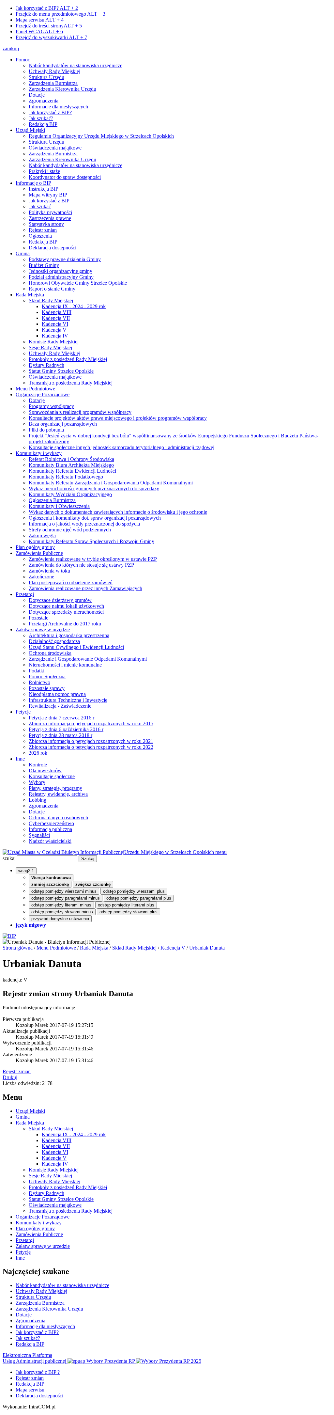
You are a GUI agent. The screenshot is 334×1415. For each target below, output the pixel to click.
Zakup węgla (42, 535)
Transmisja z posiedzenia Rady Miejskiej (71, 382)
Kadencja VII (56, 318)
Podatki (36, 670)
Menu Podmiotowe (35, 388)
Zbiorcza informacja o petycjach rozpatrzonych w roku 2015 (91, 723)
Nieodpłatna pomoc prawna (57, 694)
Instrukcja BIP (43, 189)
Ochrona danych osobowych (58, 817)
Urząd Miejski (30, 130)
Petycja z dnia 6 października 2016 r (66, 729)
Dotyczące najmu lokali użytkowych (66, 606)
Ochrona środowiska (50, 653)
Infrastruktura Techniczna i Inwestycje (68, 700)
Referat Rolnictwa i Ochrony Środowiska (71, 459)
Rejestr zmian (43, 230)
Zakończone (41, 576)
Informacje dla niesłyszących (58, 106)
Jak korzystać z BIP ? (38, 1372)
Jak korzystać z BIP (49, 200)
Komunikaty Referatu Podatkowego (66, 477)
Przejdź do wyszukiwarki (51, 37)
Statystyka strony (46, 224)
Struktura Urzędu (46, 77)
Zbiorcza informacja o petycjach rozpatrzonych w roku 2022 (91, 747)
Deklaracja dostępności (52, 247)
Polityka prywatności (50, 212)
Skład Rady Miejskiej (51, 300)
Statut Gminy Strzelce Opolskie (61, 371)
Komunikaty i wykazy (39, 453)
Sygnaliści (39, 835)
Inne (20, 759)
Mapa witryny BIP (48, 194)
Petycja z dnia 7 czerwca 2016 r (61, 717)
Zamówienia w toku (49, 571)
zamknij (11, 48)
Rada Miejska (30, 294)
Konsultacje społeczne (52, 776)
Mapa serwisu (40, 20)
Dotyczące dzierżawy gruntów (60, 600)
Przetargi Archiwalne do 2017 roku (65, 623)
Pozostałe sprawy (47, 688)
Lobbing (37, 800)
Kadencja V (54, 330)
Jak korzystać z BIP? (47, 8)
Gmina (23, 253)
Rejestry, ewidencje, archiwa (58, 794)
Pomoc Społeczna (47, 676)
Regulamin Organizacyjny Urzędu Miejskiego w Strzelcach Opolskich (101, 136)
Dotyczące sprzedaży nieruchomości (66, 612)
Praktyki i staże (44, 171)
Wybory (37, 782)
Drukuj (10, 1077)
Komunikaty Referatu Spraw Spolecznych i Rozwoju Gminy (91, 541)
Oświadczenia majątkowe (55, 147)
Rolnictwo (39, 682)
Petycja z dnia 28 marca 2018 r (60, 735)
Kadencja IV (55, 335)
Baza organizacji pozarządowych (63, 424)
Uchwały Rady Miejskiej (54, 71)
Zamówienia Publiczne (39, 553)
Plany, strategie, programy (55, 788)
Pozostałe (38, 618)
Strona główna (18, 948)
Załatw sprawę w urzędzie (43, 629)
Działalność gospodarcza (54, 641)
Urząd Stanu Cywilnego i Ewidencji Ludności (76, 647)
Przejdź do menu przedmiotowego (60, 14)
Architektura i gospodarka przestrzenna (69, 635)
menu (221, 852)
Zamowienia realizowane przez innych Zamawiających (85, 588)
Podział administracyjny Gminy (61, 277)
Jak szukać (40, 206)
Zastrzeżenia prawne (50, 218)
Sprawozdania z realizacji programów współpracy (80, 412)
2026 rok (38, 753)
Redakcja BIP (43, 124)
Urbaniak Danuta (207, 948)
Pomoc (23, 59)
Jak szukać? (41, 118)
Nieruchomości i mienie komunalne (65, 665)
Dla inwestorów (45, 770)
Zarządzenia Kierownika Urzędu (62, 89)
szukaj (9, 858)
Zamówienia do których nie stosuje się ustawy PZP (81, 565)
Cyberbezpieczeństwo (51, 823)
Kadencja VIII (56, 312)
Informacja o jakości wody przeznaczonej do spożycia (84, 524)
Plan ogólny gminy (35, 547)
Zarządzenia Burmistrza (53, 83)
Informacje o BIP (33, 183)
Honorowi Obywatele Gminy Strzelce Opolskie (78, 283)
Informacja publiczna (50, 829)
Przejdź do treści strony (49, 25)
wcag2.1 (26, 870)
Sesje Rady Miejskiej (50, 347)
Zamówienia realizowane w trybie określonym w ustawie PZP (93, 559)
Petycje (23, 712)
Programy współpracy (51, 406)
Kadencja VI (55, 324)
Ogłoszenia (40, 236)
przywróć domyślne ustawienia (60, 918)
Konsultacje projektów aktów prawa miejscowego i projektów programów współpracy (118, 418)
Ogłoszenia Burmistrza (52, 500)
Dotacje (37, 95)
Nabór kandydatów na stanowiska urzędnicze (75, 65)
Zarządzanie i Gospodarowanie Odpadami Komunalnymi (88, 659)
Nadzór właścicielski (50, 841)
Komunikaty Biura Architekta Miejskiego (71, 465)
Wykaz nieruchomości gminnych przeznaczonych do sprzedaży (94, 488)
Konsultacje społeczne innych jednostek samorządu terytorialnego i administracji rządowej (121, 447)
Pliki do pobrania (46, 429)
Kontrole (38, 764)
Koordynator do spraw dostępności (65, 177)
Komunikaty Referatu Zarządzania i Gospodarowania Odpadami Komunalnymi (111, 482)
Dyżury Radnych (46, 365)
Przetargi (25, 594)
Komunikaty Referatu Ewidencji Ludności (72, 471)
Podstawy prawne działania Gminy (65, 259)
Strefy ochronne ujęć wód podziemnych (70, 529)
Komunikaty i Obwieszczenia (59, 506)
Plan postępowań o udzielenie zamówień (71, 582)
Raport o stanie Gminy (52, 288)
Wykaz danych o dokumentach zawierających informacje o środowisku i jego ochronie (118, 512)
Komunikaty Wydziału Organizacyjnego (70, 494)
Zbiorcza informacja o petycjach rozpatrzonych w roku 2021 (91, 741)
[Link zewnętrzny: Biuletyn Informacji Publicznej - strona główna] (9, 936)
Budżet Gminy (44, 265)
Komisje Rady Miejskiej (54, 341)
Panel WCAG (39, 31)
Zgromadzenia (43, 100)
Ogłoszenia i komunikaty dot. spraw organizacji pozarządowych (95, 518)
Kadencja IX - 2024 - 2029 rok (74, 306)
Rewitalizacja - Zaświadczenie (60, 706)
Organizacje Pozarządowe (42, 394)
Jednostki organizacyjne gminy (60, 271)
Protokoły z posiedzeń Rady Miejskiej (68, 359)
